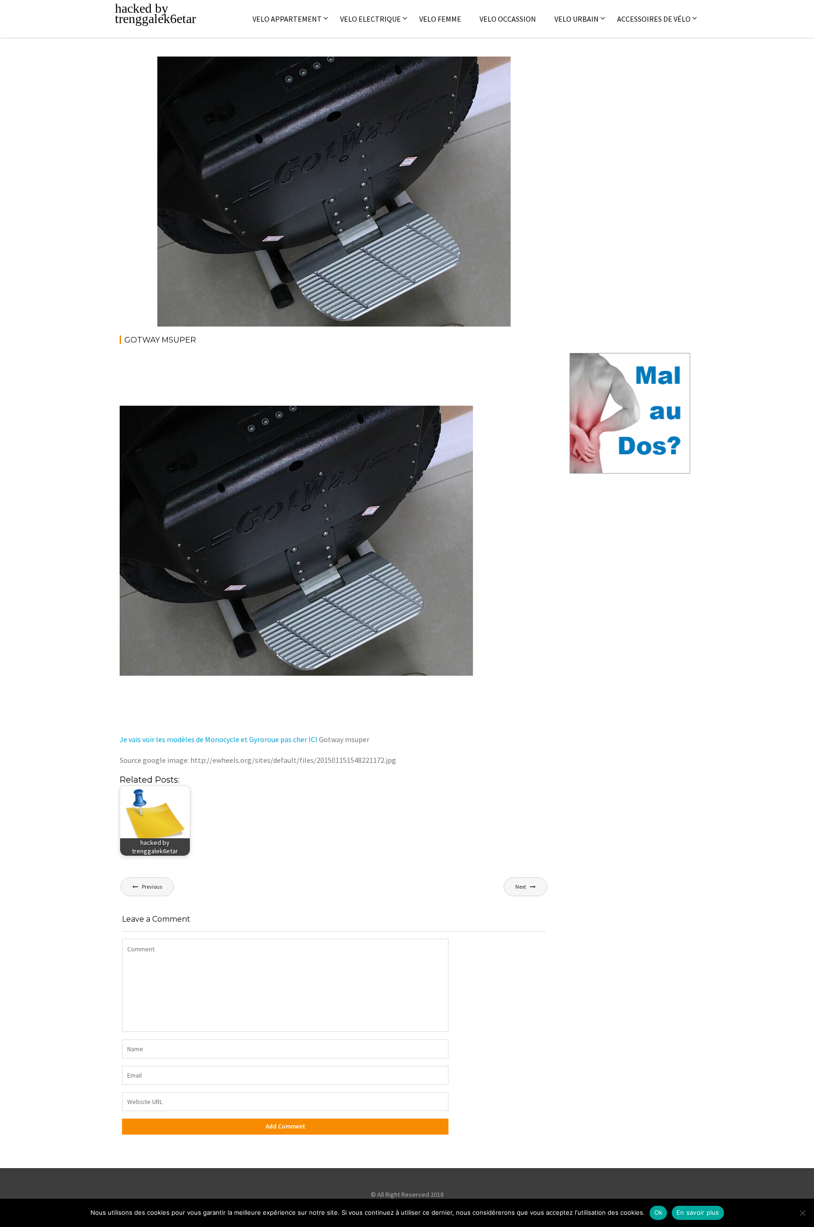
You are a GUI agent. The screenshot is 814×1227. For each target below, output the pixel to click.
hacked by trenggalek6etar (155, 13)
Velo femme (440, 19)
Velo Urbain (576, 19)
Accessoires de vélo (654, 19)
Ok (658, 1212)
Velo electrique (370, 19)
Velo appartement (287, 19)
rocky (232, 69)
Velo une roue (477, 69)
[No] (802, 1213)
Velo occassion (508, 19)
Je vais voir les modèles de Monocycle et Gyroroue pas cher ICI (218, 739)
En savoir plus (697, 1212)
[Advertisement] (291, 378)
